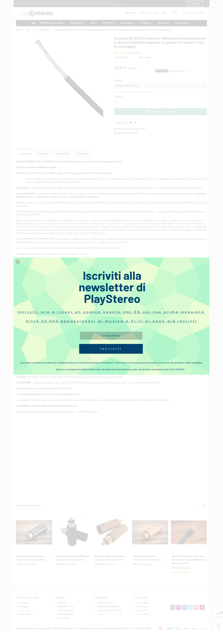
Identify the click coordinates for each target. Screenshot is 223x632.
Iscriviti (111, 349)
